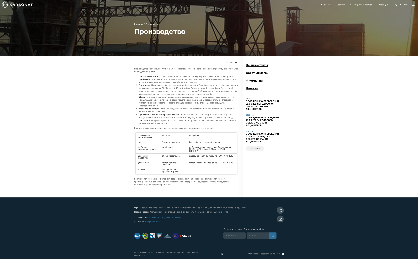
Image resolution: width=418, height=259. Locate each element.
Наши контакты (257, 65)
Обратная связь (257, 72)
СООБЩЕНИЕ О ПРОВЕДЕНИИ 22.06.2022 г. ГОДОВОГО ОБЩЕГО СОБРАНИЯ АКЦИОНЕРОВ (262, 121)
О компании (326, 5)
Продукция (341, 5)
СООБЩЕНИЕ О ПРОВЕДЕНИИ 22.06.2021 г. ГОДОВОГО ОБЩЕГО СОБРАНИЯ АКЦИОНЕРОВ (262, 138)
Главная (138, 24)
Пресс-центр (384, 5)
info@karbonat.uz (153, 221)
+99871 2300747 (156, 217)
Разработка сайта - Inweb (271, 254)
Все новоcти (254, 148)
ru (405, 5)
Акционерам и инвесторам (361, 5)
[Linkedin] (222, 254)
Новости (252, 88)
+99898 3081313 (173, 217)
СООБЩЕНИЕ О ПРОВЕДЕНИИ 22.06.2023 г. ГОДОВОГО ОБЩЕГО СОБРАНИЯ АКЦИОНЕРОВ (262, 105)
